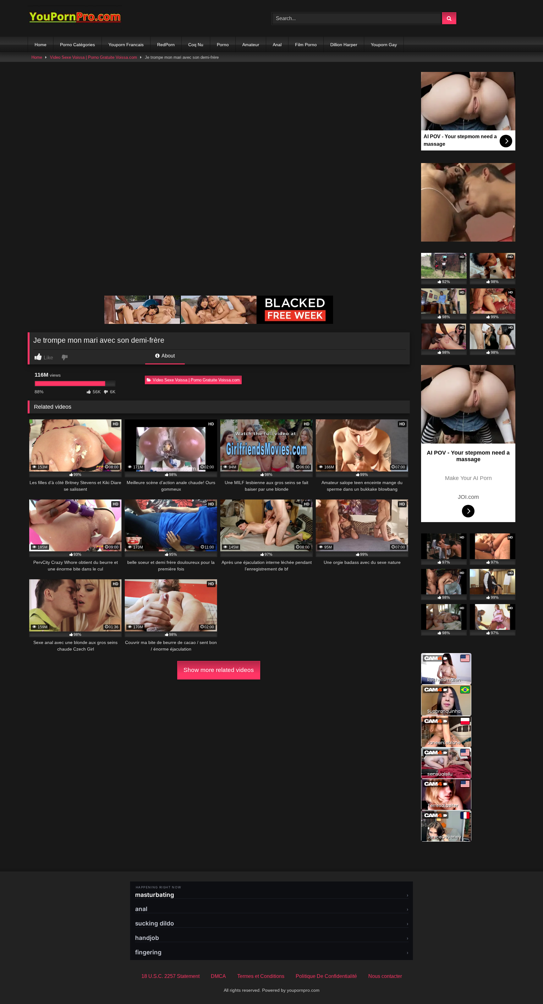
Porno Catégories (77, 44)
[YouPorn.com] (75, 18)
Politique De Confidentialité (326, 976)
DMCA (218, 976)
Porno (223, 44)
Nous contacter (385, 976)
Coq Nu (195, 44)
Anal (277, 44)
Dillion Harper (343, 44)
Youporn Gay (384, 44)
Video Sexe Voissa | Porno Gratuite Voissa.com (93, 57)
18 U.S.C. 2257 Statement (170, 976)
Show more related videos (219, 670)
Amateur (250, 44)
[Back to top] (523, 985)
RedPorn (166, 44)
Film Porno (306, 44)
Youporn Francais (126, 44)
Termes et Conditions (260, 976)
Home (41, 44)
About (168, 355)
